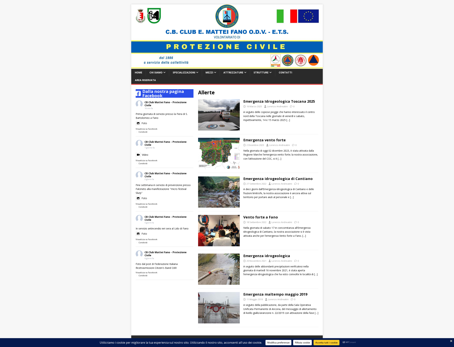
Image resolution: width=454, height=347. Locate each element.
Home (138, 72)
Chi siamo (156, 72)
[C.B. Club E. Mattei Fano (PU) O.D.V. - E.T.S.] (227, 66)
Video (145, 154)
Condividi (143, 132)
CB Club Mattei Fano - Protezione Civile (166, 104)
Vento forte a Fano (260, 217)
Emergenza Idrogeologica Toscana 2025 (279, 101)
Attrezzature (233, 72)
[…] (288, 120)
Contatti (285, 72)
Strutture (261, 72)
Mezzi (209, 72)
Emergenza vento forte (264, 140)
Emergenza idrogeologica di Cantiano (278, 178)
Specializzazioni (184, 72)
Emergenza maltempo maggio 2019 (275, 294)
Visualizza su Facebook (146, 128)
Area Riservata (145, 80)
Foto (144, 123)
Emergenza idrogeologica (266, 255)
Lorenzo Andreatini (277, 106)
